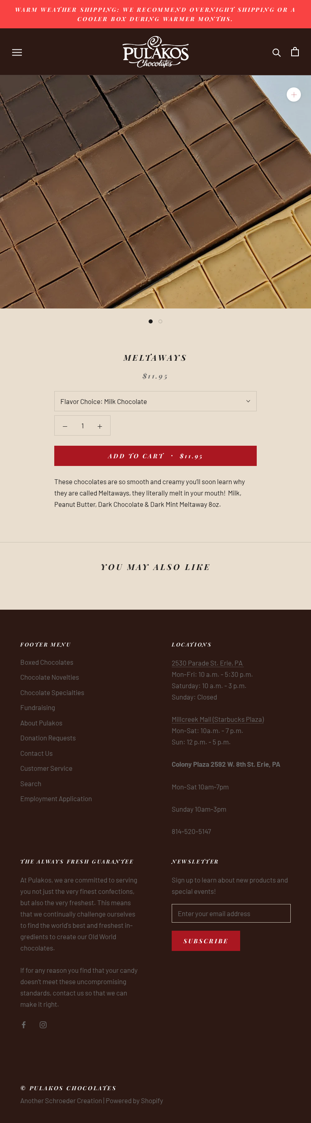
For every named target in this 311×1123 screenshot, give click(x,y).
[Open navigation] (17, 51)
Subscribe (205, 941)
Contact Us (36, 753)
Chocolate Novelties (49, 677)
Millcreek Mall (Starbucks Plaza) (218, 719)
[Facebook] (23, 1023)
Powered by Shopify (134, 1100)
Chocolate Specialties (52, 692)
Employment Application (56, 798)
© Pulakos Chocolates (68, 1088)
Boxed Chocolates (46, 662)
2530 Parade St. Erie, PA (208, 663)
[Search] (277, 51)
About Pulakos (41, 723)
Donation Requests (48, 738)
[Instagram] (43, 1023)
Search (30, 783)
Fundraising (37, 707)
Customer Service (46, 768)
